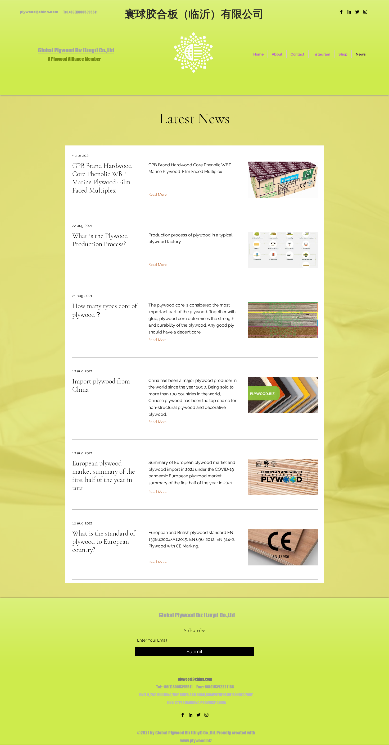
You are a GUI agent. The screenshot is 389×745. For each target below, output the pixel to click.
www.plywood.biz (196, 740)
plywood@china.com (39, 12)
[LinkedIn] (349, 12)
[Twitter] (357, 12)
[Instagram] (365, 12)
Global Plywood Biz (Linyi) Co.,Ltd (76, 50)
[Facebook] (341, 12)
